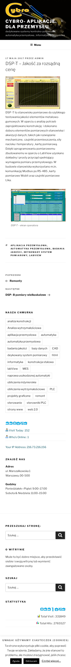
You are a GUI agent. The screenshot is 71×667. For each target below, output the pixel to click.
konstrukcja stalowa (41, 362)
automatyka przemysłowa (31, 248)
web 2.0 (33, 409)
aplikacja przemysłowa (29, 245)
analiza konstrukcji (19, 321)
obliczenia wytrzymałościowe (26, 389)
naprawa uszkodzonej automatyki (28, 375)
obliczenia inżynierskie (21, 382)
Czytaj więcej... (51, 661)
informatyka (15, 362)
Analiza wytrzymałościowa (24, 328)
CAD (55, 348)
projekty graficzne (19, 396)
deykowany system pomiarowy (27, 355)
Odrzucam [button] (31, 661)
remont (40, 396)
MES (26, 368)
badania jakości (17, 348)
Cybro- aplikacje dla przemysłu (30, 24)
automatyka (48, 334)
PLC (52, 389)
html (55, 355)
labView (35, 255)
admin (39, 58)
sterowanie (14, 402)
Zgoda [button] (15, 661)
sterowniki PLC (36, 402)
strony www (15, 409)
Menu (37, 44)
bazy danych (39, 348)
